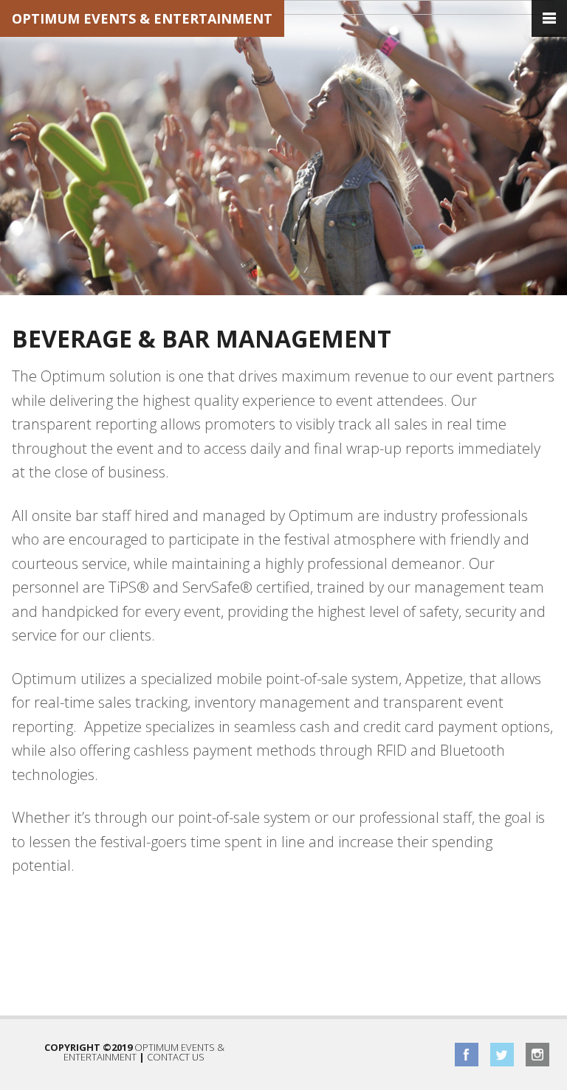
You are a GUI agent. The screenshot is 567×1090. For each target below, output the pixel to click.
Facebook (466, 1054)
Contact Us (176, 1056)
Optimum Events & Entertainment (142, 18)
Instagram (537, 1054)
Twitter (502, 1054)
